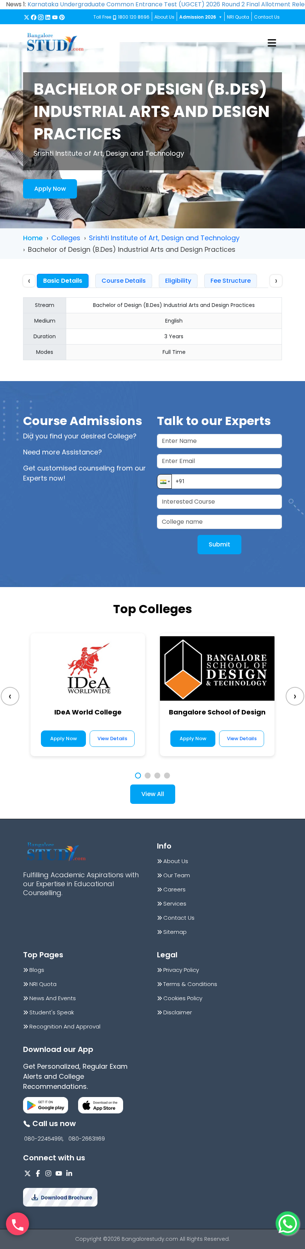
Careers (174, 889)
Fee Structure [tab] (231, 280)
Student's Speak (51, 1012)
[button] (164, 481)
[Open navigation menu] (272, 43)
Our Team (176, 875)
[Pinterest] (61, 17)
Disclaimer (177, 1012)
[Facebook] (33, 17)
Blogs (36, 970)
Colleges (65, 237)
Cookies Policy (182, 998)
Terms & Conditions (190, 984)
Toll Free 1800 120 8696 (121, 17)
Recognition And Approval (64, 1026)
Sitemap (175, 932)
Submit (219, 544)
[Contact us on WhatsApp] (287, 1223)
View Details (112, 738)
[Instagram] (40, 17)
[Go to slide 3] (157, 776)
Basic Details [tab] (62, 280)
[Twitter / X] (26, 17)
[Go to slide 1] (138, 776)
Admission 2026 (200, 17)
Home (33, 237)
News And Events (52, 998)
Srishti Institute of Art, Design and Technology (164, 237)
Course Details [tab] (124, 280)
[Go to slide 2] (148, 776)
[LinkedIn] (47, 17)
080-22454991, (44, 1138)
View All (152, 794)
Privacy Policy (181, 970)
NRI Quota (238, 17)
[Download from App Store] (100, 1105)
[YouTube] (54, 17)
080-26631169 (86, 1138)
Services (174, 903)
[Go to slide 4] (167, 776)
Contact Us (267, 17)
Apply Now (50, 188)
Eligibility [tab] (178, 280)
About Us (164, 17)
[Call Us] (17, 1224)
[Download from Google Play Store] (45, 1105)
